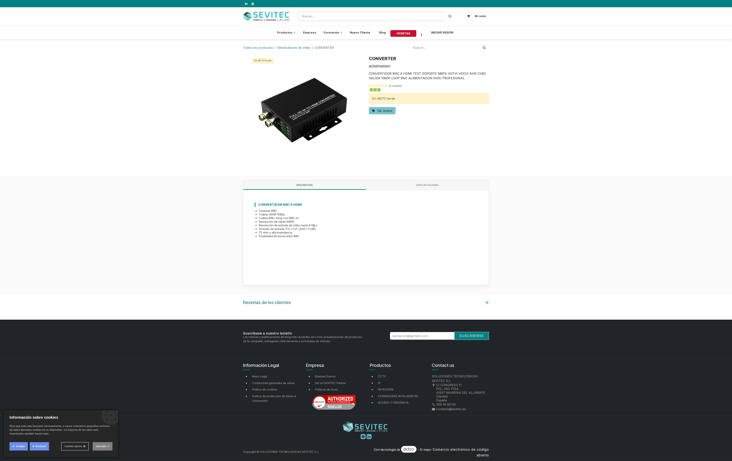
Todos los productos (258, 48)
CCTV (382, 376)
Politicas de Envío (326, 389)
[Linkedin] (369, 436)
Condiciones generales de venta (273, 383)
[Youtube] (363, 436)
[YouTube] (252, 3)
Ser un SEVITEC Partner (330, 383)
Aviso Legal (259, 376)
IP (379, 383)
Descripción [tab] (304, 184)
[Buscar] (450, 16)
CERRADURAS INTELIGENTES (398, 396)
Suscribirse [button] (471, 336)
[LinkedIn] (246, 3)
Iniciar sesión (442, 32)
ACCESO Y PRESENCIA (393, 402)
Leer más (101, 446)
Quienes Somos (325, 376)
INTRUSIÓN (385, 389)
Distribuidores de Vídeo (294, 48)
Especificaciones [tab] (427, 184)
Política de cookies (264, 389)
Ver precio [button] (384, 111)
